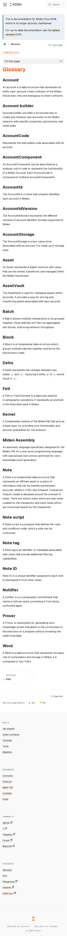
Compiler (7, 793)
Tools (6, 746)
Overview (8, 775)
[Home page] (5, 44)
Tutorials (7, 740)
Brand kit (7, 846)
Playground (8, 881)
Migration (7, 752)
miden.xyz (8, 893)
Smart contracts (11, 734)
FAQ (5, 875)
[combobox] (55, 4)
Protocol (7, 781)
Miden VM (8, 787)
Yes (31, 703)
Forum (6, 840)
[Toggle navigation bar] (5, 4)
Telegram (7, 834)
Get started (8, 728)
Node (5, 799)
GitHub (6, 822)
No (43, 703)
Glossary (7, 869)
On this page (12, 61)
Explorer (7, 887)
